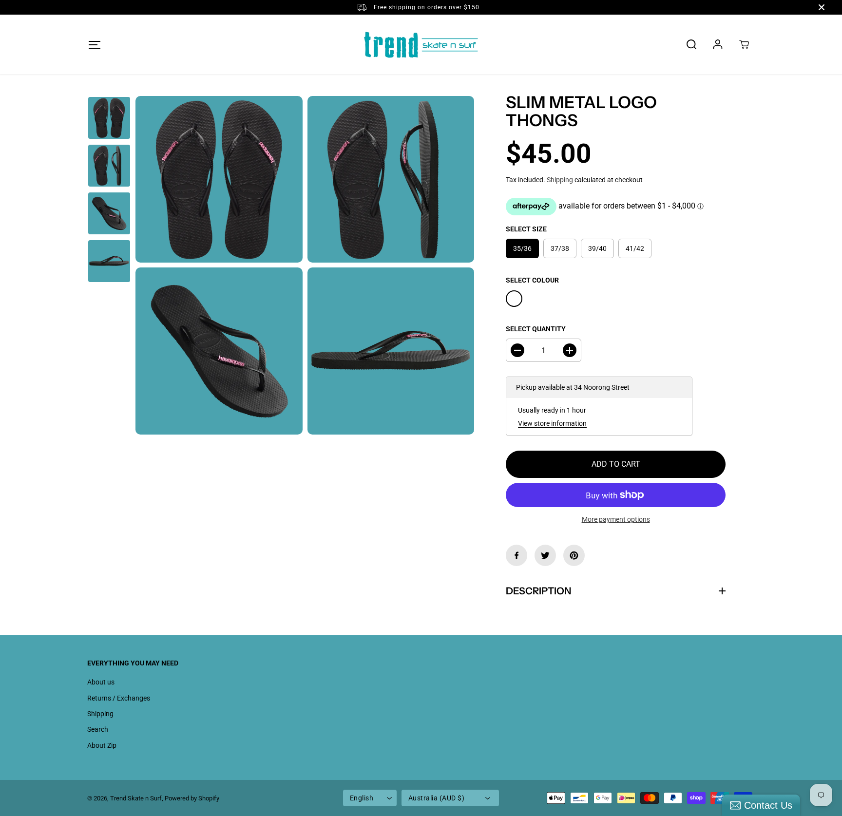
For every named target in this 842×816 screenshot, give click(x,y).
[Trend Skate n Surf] (421, 44)
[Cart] (744, 44)
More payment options (616, 519)
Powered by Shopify (192, 798)
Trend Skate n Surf (136, 798)
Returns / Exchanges (118, 698)
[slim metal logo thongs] (219, 179)
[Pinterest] (574, 555)
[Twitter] (545, 555)
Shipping (560, 180)
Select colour (532, 280)
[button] (94, 45)
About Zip (101, 745)
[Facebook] (516, 555)
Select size (526, 229)
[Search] (691, 44)
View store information (552, 423)
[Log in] (717, 44)
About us (101, 682)
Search (97, 729)
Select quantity (536, 329)
